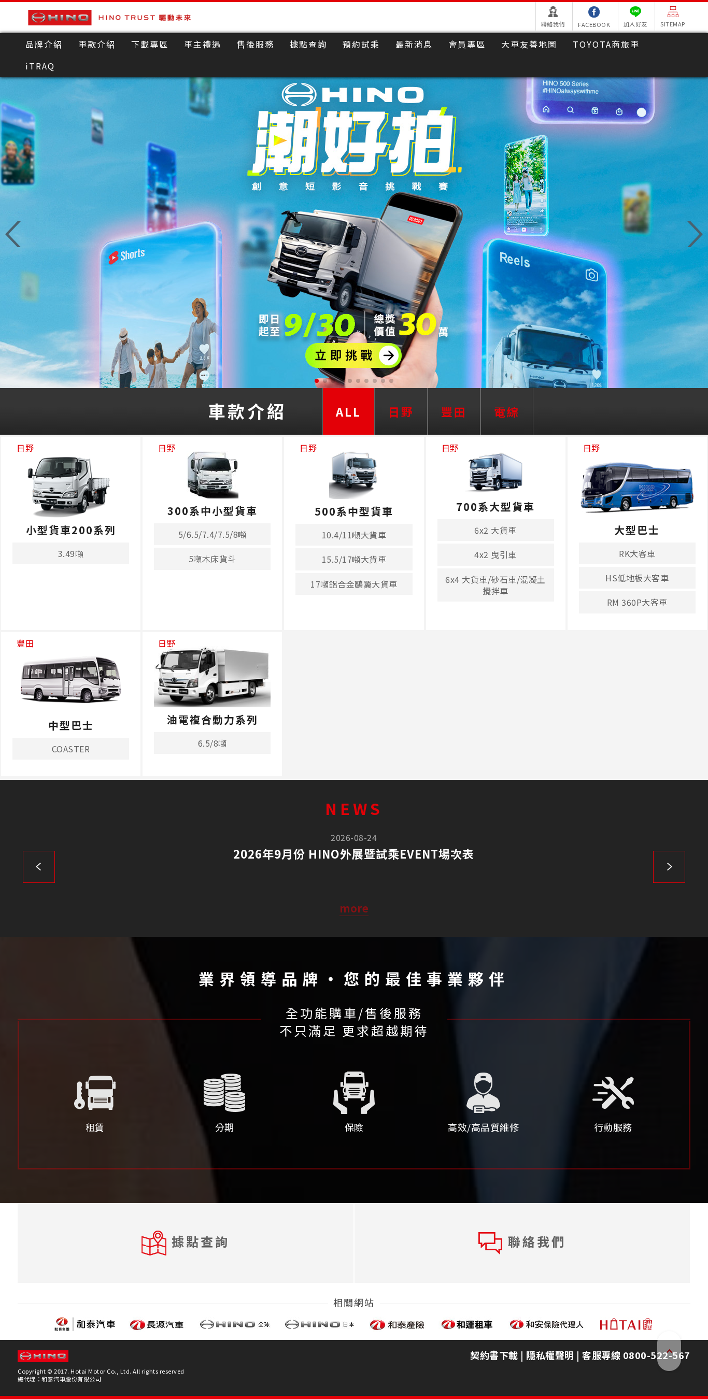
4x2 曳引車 (495, 554)
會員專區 (467, 44)
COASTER (71, 749)
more (354, 908)
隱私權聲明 (550, 1355)
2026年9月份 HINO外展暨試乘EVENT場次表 (353, 854)
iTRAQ (40, 66)
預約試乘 (361, 44)
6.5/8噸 (212, 743)
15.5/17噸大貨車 (354, 559)
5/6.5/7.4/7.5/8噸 (212, 534)
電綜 (507, 411)
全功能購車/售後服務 (354, 1013)
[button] (317, 381)
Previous (39, 867)
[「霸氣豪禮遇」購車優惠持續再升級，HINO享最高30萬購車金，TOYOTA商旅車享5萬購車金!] (354, 232)
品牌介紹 (44, 44)
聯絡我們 (537, 1241)
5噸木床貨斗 (212, 558)
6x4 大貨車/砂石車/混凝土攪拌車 (495, 585)
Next (669, 867)
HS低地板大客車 (637, 578)
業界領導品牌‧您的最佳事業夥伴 (354, 978)
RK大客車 (637, 553)
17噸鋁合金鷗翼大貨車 (354, 584)
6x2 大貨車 (495, 530)
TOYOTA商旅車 (606, 44)
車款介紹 (97, 44)
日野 (401, 411)
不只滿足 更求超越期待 (354, 1030)
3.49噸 (71, 553)
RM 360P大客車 (637, 602)
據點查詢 (308, 44)
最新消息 (414, 44)
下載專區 (149, 44)
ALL (348, 411)
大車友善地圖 (529, 44)
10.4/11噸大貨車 (354, 535)
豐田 (454, 411)
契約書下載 (494, 1355)
